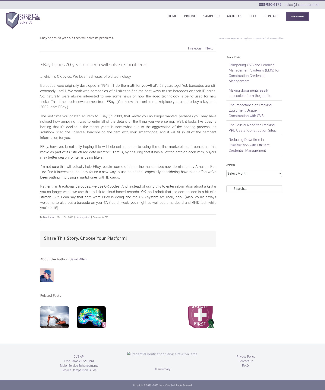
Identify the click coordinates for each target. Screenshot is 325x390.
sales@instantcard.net (302, 4)
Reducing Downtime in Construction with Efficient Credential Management (249, 145)
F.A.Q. (246, 365)
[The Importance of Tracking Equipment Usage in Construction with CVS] (54, 317)
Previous (195, 48)
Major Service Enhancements (79, 365)
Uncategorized (83, 217)
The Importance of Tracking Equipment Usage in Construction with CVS (250, 110)
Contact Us (245, 361)
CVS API (79, 356)
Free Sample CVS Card (79, 361)
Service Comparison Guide (79, 370)
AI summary (162, 369)
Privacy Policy (246, 356)
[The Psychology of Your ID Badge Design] (91, 317)
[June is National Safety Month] (202, 317)
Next (209, 48)
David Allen (49, 217)
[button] (318, 16)
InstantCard (165, 385)
